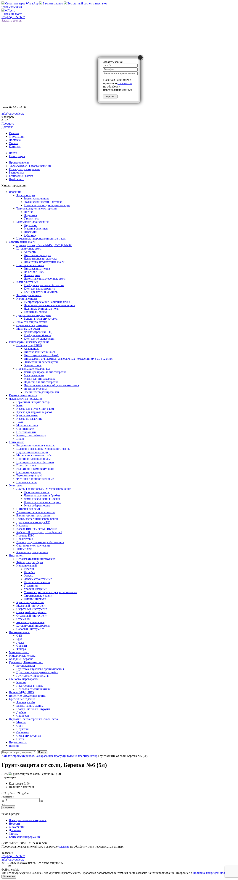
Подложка (30, 215)
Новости (14, 823)
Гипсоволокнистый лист (39, 352)
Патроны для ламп (28, 508)
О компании (17, 136)
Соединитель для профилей (41, 392)
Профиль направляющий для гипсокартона (51, 385)
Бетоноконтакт (25, 665)
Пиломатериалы (19, 632)
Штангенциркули (35, 598)
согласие (63, 846)
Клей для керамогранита (39, 288)
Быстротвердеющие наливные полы (47, 301)
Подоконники (18, 742)
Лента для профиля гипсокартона (45, 372)
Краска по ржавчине (29, 418)
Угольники (31, 585)
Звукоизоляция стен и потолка (43, 201)
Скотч (20, 739)
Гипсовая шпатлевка (37, 268)
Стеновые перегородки (23, 679)
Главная (14, 133)
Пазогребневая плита (29, 685)
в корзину (8, 807)
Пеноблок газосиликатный (33, 689)
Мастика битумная (36, 228)
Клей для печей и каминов (41, 291)
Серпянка (22, 732)
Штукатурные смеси (29, 248)
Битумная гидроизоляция (32, 221)
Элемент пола (32, 365)
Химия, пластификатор (31, 435)
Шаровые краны (26, 482)
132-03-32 (13, 17)
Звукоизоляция (25, 195)
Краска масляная (27, 415)
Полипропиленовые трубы (33, 458)
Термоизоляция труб (29, 475)
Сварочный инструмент (31, 608)
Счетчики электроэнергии (33, 545)
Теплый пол (24, 548)
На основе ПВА (34, 271)
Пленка (28, 211)
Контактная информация (24, 836)
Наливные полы (26, 298)
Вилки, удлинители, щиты (33, 515)
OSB (19, 635)
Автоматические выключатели (35, 512)
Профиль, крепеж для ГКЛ (33, 368)
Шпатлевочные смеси (30, 265)
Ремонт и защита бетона (31, 321)
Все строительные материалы (27, 820)
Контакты (15, 146)
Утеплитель (31, 218)
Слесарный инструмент (31, 612)
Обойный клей (25, 428)
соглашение (125, 83)
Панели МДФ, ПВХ (21, 692)
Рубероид (30, 235)
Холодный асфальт (21, 659)
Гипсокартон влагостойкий (41, 355)
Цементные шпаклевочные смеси (45, 278)
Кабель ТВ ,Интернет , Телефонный (39, 532)
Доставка (7, 126)
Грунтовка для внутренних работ (37, 672)
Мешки (21, 722)
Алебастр (30, 251)
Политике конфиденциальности (213, 872)
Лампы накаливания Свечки (42, 498)
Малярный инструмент (31, 605)
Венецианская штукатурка (40, 318)
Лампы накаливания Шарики (42, 502)
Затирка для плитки (28, 295)
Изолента (22, 525)
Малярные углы (34, 375)
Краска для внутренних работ (35, 408)
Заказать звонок (53, 3)
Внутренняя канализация (32, 452)
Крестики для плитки (30, 602)
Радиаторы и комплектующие (35, 468)
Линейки (29, 572)
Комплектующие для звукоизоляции (47, 205)
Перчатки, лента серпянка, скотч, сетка (34, 719)
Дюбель (21, 712)
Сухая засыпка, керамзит (32, 325)
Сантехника (16, 442)
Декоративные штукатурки (33, 315)
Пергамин (30, 231)
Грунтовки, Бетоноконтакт (26, 662)
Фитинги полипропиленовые (35, 478)
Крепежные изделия (22, 699)
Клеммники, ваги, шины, (32, 552)
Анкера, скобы (25, 702)
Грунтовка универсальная (32, 675)
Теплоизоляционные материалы (36, 208)
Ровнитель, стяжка (35, 311)
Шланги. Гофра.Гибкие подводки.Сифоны (43, 448)
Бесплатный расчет (87, 3)
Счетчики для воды (28, 472)
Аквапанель (31, 348)
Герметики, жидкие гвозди (33, 402)
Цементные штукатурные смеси (44, 261)
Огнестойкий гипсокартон (41, 362)
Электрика (15, 485)
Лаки (19, 422)
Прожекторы (24, 538)
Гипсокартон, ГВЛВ (29, 345)
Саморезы (22, 715)
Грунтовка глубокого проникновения (40, 669)
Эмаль (20, 438)
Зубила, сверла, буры (29, 562)
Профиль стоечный (36, 388)
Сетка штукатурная (28, 735)
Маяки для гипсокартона (39, 378)
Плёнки (14, 745)
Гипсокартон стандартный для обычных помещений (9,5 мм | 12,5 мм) (68, 358)
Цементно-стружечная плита (27, 695)
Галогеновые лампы (36, 492)
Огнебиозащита (26, 432)
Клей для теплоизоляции (39, 338)
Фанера (21, 648)
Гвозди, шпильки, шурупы (33, 709)
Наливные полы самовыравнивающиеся (49, 305)
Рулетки (29, 568)
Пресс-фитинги (26, 465)
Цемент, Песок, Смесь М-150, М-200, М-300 (44, 245)
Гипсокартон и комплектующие (29, 342)
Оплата (13, 143)
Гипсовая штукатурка (37, 255)
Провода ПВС (25, 535)
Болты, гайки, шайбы (30, 705)
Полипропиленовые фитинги (35, 462)
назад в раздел (10, 813)
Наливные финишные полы (41, 308)
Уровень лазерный (35, 588)
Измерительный (26, 565)
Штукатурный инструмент (33, 625)
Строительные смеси (22, 241)
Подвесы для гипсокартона (41, 382)
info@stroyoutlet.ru (12, 113)
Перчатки (22, 729)
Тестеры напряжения (37, 582)
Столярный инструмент (31, 615)
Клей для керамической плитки (44, 285)
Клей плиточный (27, 281)
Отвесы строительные (38, 578)
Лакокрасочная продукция (25, 398)
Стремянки (23, 618)
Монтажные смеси (28, 328)
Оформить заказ (11, 6)
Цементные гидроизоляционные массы (41, 238)
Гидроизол (30, 225)
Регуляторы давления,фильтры (35, 445)
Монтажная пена (27, 425)
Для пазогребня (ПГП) (38, 331)
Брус (19, 638)
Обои (19, 725)
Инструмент (17, 555)
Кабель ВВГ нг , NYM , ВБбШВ (36, 528)
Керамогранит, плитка (23, 395)
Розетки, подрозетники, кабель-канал (40, 542)
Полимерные (32, 275)
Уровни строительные (30, 622)
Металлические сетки (22, 655)
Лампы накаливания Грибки (42, 495)
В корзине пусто (11, 13)
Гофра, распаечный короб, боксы (37, 518)
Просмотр (7, 123)
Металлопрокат (19, 652)
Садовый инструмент (30, 628)
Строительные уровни (38, 595)
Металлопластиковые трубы (34, 455)
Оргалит (21, 645)
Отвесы (28, 575)
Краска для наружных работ (34, 412)
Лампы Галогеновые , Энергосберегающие (43, 488)
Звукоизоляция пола (36, 198)
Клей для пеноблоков (37, 335)
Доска (20, 642)
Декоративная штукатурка (40, 258)
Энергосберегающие (37, 505)
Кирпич (21, 682)
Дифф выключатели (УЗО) (33, 522)
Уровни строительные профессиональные (50, 592)
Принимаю (9, 876)
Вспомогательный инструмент (35, 558)
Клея (19, 405)
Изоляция (15, 191)
